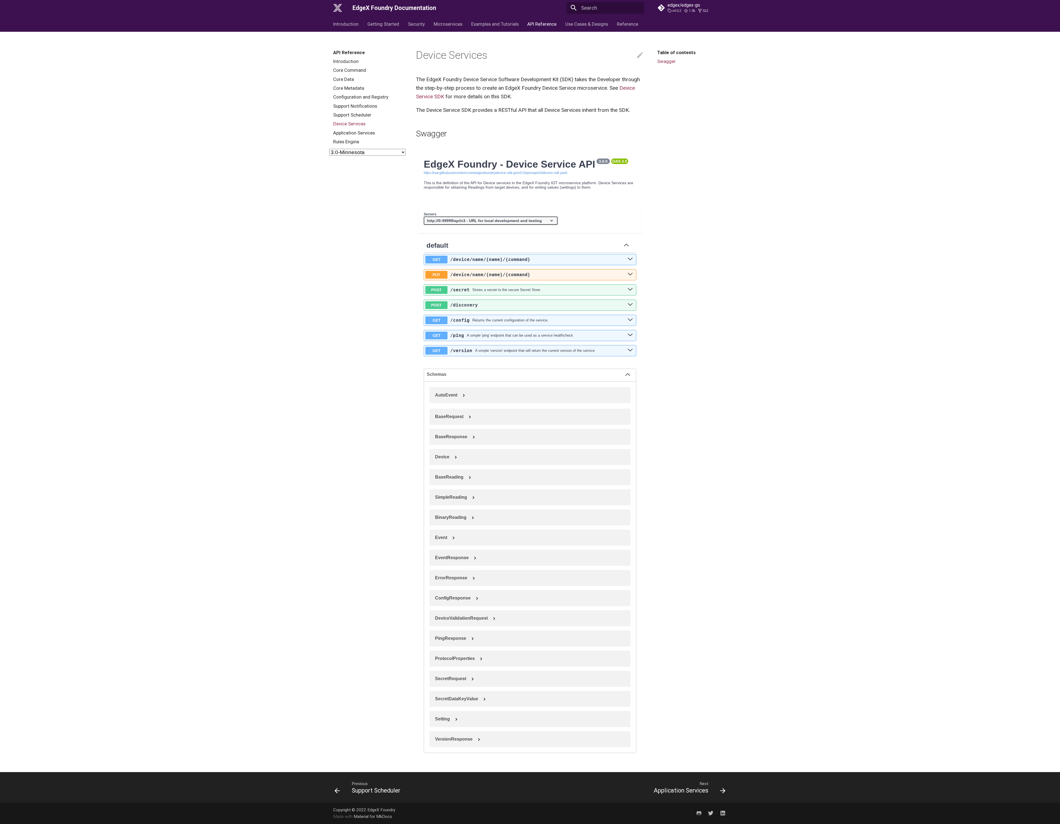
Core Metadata (348, 88)
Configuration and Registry (360, 97)
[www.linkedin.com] (722, 813)
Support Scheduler (352, 115)
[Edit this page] (640, 55)
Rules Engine (346, 141)
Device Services (349, 124)
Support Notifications (355, 106)
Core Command (349, 70)
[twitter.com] (711, 813)
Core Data (343, 79)
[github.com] (698, 813)
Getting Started (383, 24)
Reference (627, 24)
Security (416, 24)
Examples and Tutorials (494, 24)
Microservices (448, 24)
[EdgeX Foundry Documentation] (338, 8)
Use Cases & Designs (586, 24)
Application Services (354, 133)
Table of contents (676, 52)
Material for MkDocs (373, 816)
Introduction (346, 24)
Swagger (666, 61)
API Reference (541, 24)
